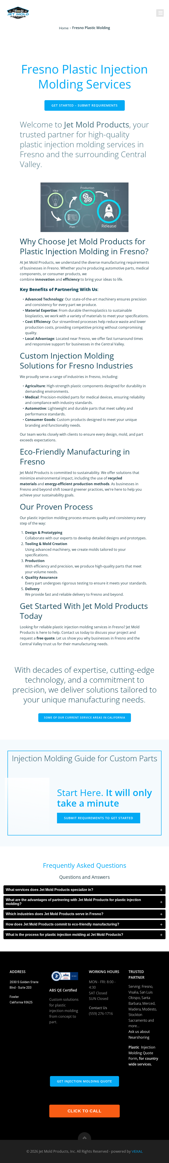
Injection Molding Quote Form (142, 1053)
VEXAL (137, 1151)
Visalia (133, 992)
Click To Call (85, 1111)
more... (134, 1025)
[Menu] (160, 13)
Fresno (147, 986)
